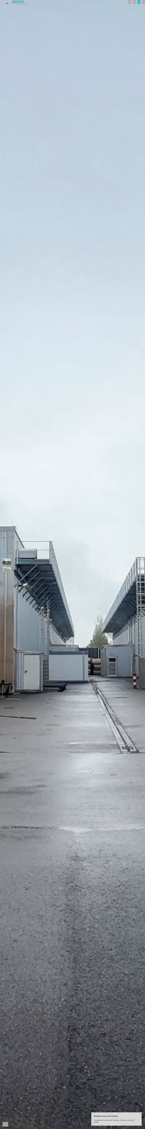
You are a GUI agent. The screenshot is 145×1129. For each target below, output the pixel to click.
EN (134, 2)
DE (129, 2)
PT (143, 2)
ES (139, 2)
